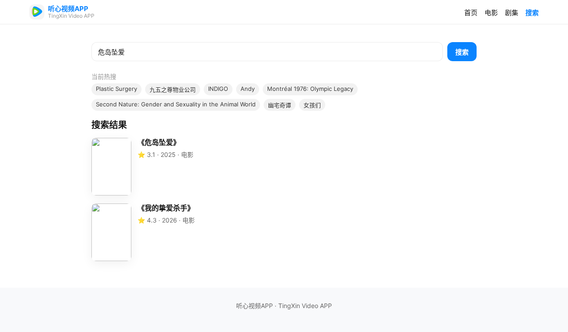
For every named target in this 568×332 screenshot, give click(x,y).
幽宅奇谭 (279, 105)
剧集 (511, 12)
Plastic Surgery (116, 88)
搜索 (532, 12)
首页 (470, 12)
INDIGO (218, 88)
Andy (248, 88)
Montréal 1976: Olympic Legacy (310, 88)
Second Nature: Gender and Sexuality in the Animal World (176, 104)
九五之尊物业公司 (173, 89)
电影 (491, 12)
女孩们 (312, 105)
